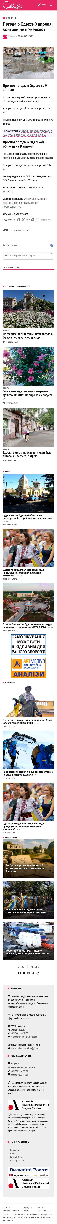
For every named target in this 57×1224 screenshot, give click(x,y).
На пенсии (15, 1150)
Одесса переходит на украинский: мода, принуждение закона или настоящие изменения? (23, 572)
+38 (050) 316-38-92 (19, 1071)
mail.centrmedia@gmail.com (24, 1036)
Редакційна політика (27, 1209)
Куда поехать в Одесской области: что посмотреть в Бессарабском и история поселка (27, 517)
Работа (13, 1153)
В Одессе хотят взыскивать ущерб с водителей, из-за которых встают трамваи (27, 952)
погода (14, 230)
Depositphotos (16, 1157)
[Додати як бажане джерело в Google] (46, 219)
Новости (11, 18)
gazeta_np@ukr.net (19, 1075)
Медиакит (15, 1063)
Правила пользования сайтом (45, 1209)
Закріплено (39, 5)
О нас (20, 966)
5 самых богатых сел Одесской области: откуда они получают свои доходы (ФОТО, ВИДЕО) (27, 626)
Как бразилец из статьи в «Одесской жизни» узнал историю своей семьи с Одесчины (24, 868)
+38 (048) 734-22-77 (19, 1033)
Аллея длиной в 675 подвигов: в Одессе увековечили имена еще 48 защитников (26, 911)
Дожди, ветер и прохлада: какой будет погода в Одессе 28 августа (28, 454)
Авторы (35, 966)
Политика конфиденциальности (11, 1209)
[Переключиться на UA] (50, 5)
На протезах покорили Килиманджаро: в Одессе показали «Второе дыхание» (28, 773)
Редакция (12, 36)
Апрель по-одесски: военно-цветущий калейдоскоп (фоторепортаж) (25, 202)
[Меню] (44, 5)
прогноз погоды (24, 230)
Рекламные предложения (23, 1067)
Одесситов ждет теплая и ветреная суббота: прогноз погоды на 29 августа (27, 393)
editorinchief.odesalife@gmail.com (26, 1048)
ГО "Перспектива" (18, 1160)
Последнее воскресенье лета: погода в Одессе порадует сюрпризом (28, 335)
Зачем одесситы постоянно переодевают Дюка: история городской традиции (27, 721)
